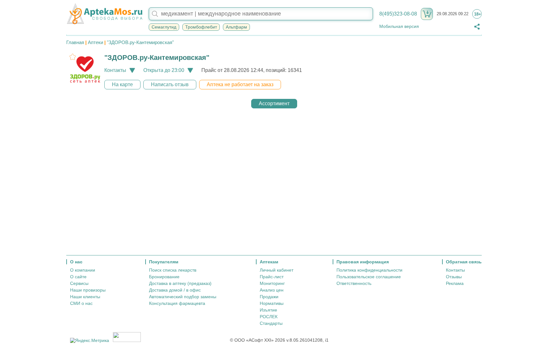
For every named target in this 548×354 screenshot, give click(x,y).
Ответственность (353, 283)
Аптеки (95, 42)
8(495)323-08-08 (398, 13)
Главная (75, 42)
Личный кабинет (276, 270)
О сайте (78, 276)
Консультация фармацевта (177, 303)
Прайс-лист (272, 276)
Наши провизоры (88, 290)
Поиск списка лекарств (172, 270)
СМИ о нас (81, 303)
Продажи (269, 296)
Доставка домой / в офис (175, 290)
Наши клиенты (85, 296)
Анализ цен (272, 290)
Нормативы (272, 303)
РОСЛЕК (268, 316)
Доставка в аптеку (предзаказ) (180, 283)
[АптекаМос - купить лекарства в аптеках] (104, 14)
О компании (82, 270)
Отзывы (454, 276)
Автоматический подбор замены (182, 296)
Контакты (455, 270)
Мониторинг (272, 283)
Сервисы (79, 283)
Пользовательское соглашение (368, 276)
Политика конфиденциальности (369, 270)
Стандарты (271, 323)
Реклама (455, 283)
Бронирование (164, 276)
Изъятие (268, 309)
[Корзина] (427, 14)
